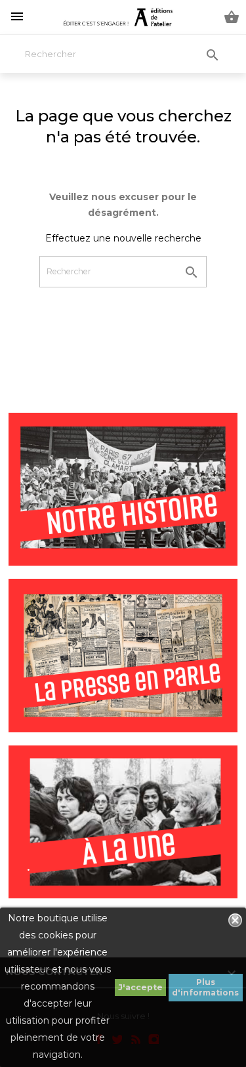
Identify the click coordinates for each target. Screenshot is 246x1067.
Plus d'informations (205, 987)
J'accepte (140, 987)
